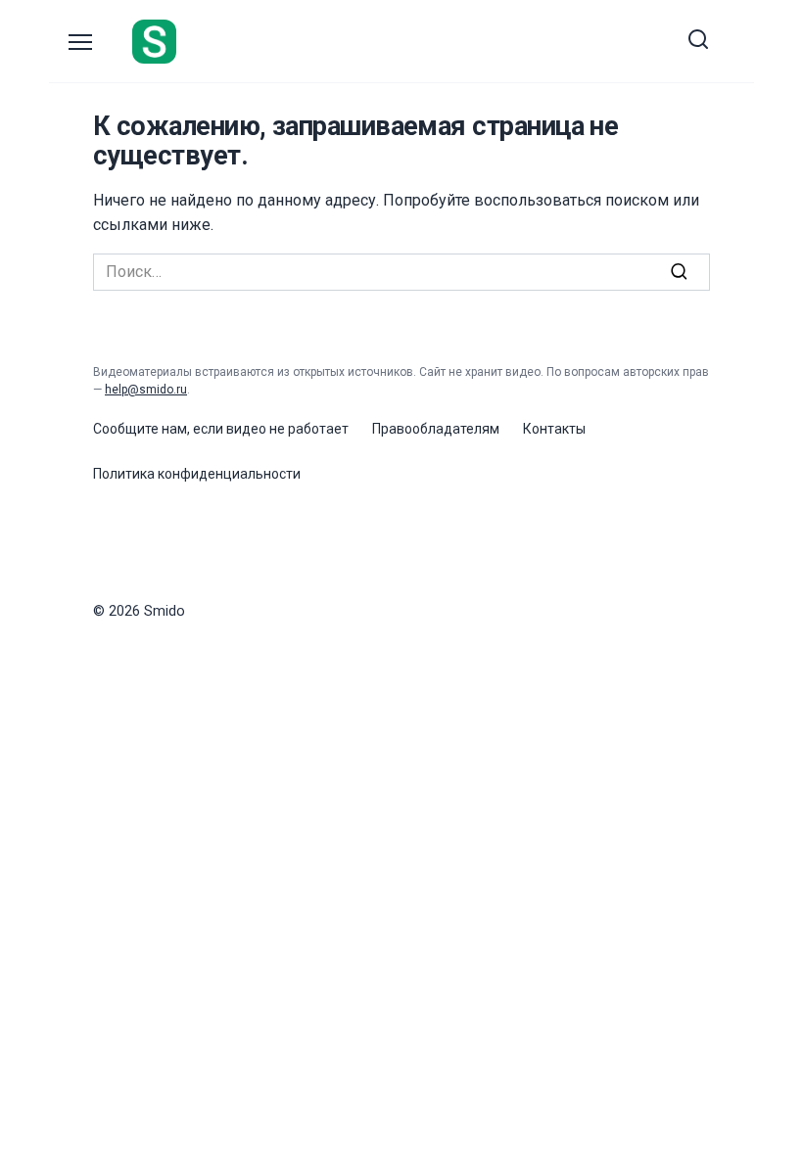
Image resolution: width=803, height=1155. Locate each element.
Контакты (554, 429)
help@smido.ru (146, 389)
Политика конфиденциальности (197, 474)
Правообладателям (435, 429)
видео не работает (287, 429)
